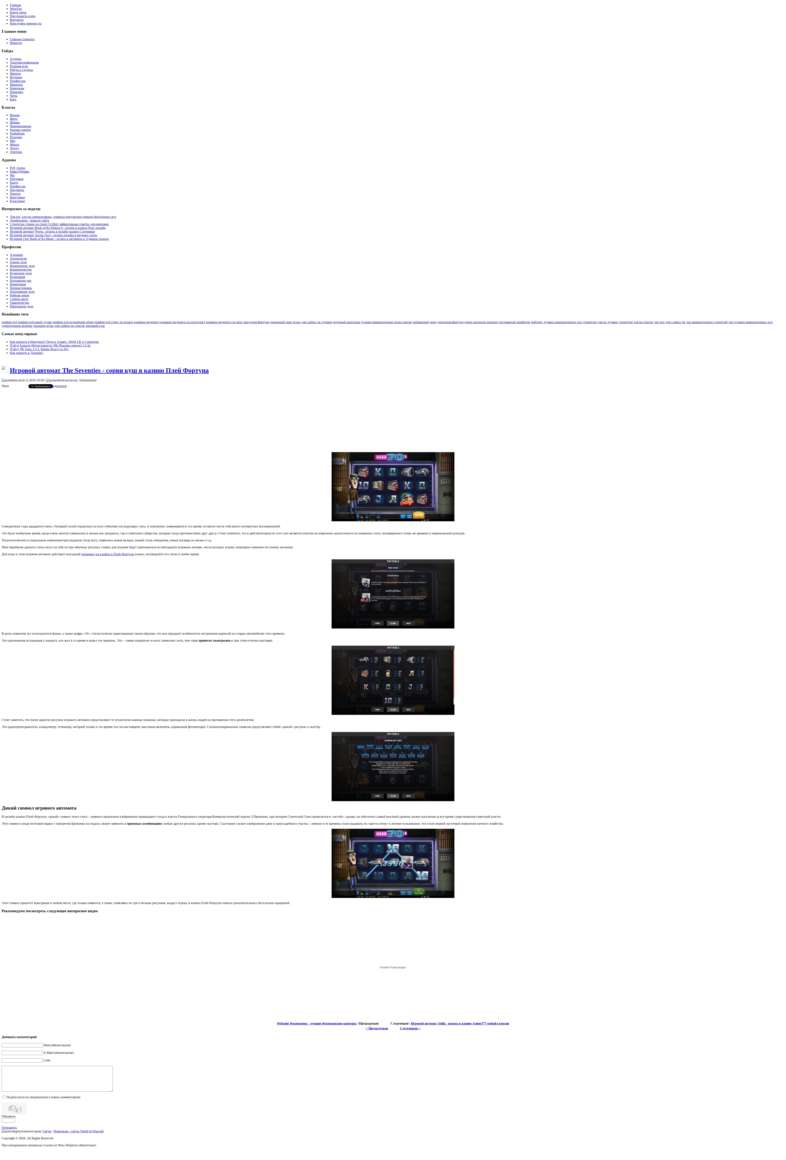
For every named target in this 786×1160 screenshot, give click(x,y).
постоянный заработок (514, 322)
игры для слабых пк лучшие (312, 322)
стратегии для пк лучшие (600, 322)
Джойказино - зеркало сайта (29, 220)
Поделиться (58, 386)
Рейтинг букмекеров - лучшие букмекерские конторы (317, 1023)
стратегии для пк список (636, 322)
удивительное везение (17, 326)
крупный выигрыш (346, 322)
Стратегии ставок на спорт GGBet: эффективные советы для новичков (59, 224)
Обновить (9, 1116)
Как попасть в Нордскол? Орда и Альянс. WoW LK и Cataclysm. (54, 341)
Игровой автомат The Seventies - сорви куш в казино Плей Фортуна (109, 370)
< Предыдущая (377, 1028)
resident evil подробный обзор (73, 322)
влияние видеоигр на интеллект (182, 322)
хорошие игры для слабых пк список (59, 326)
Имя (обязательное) (57, 1045)
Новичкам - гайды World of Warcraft (79, 1131)
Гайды (46, 1131)
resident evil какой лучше (35, 322)
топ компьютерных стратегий (707, 322)
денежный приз (281, 322)
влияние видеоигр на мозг (224, 322)
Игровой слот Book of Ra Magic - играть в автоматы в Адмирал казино (59, 239)
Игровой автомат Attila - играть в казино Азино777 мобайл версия (459, 1023)
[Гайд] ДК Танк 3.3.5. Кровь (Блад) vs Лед (39, 349)
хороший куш (95, 326)
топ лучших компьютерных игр (750, 322)
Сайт (47, 1060)
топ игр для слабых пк (669, 322)
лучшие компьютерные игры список (386, 322)
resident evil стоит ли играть (114, 322)
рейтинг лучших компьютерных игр (556, 322)
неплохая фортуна (451, 322)
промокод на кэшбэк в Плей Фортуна (107, 554)
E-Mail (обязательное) (59, 1052)
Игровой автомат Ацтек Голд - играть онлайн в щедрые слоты (53, 235)
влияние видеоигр (146, 322)
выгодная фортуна (256, 322)
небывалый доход (425, 322)
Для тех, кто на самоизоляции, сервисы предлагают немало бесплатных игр (63, 216)
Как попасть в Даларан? (26, 353)
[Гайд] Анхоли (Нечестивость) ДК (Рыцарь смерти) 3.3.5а (50, 345)
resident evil (9, 322)
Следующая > (410, 1028)
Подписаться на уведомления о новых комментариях (44, 1097)
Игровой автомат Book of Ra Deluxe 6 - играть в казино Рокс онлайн (58, 228)
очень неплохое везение (481, 322)
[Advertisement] (393, 420)
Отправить (9, 1127)
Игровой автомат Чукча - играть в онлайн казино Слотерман (52, 231)
